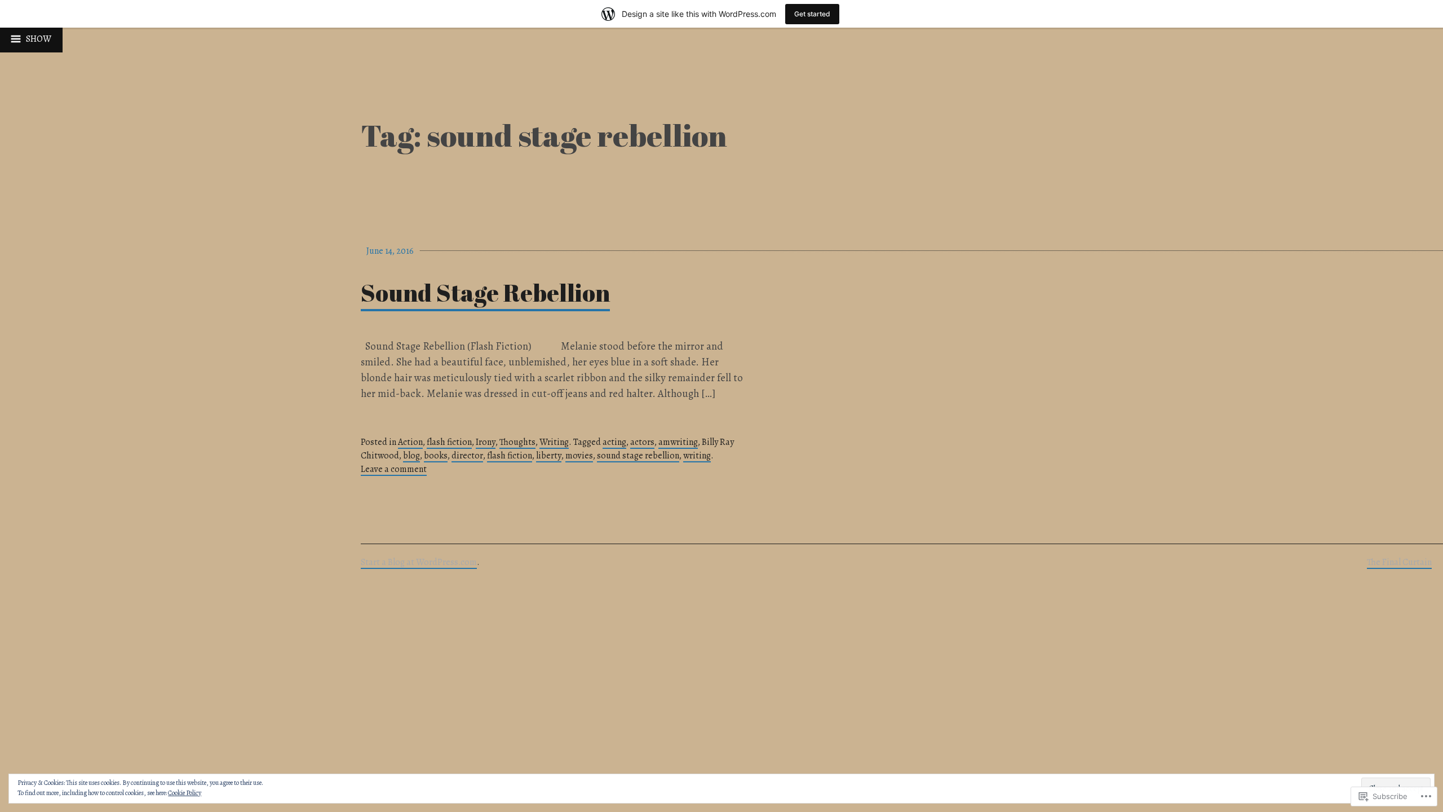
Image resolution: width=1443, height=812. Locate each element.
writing (697, 455)
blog (411, 455)
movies (579, 455)
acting (614, 442)
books (436, 455)
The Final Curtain (1399, 562)
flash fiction (449, 442)
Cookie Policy (184, 792)
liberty (548, 455)
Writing (554, 442)
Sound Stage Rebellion (485, 292)
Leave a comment (394, 469)
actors (642, 442)
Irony (485, 442)
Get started (812, 14)
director (467, 455)
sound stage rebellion (638, 455)
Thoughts (517, 442)
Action (410, 442)
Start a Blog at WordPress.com (419, 562)
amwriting (678, 442)
